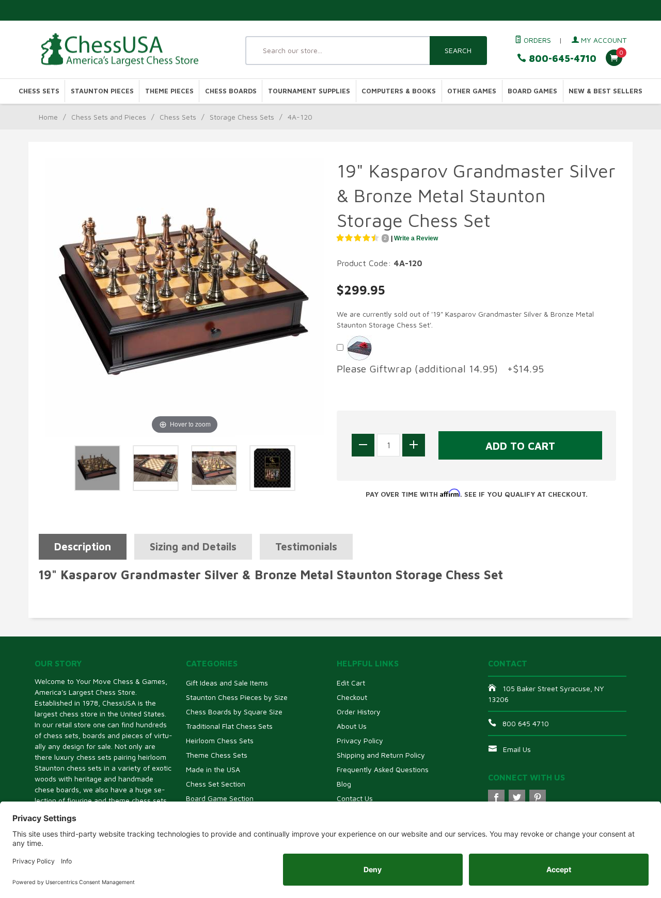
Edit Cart (351, 682)
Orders (536, 40)
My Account (602, 40)
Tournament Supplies (309, 91)
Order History (359, 711)
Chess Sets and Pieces (108, 116)
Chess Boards (231, 91)
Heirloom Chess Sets (220, 740)
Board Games (532, 91)
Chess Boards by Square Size (234, 711)
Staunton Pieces (102, 91)
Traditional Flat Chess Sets (229, 726)
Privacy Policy (360, 740)
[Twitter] (517, 798)
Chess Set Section (215, 783)
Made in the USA (213, 769)
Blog (344, 783)
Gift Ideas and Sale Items (227, 682)
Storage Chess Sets (242, 116)
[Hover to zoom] (184, 296)
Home (48, 116)
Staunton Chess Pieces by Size (237, 697)
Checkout (352, 697)
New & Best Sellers (605, 91)
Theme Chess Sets (216, 754)
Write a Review (416, 238)
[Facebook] (496, 798)
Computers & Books (398, 91)
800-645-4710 (561, 58)
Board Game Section (220, 798)
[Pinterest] (537, 798)
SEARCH (458, 50)
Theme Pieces (169, 91)
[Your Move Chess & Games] (129, 50)
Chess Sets (39, 91)
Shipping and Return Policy (381, 754)
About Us (352, 726)
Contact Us (355, 798)
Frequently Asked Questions (383, 769)
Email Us (517, 749)
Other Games (471, 91)
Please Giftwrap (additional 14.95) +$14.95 (440, 368)
